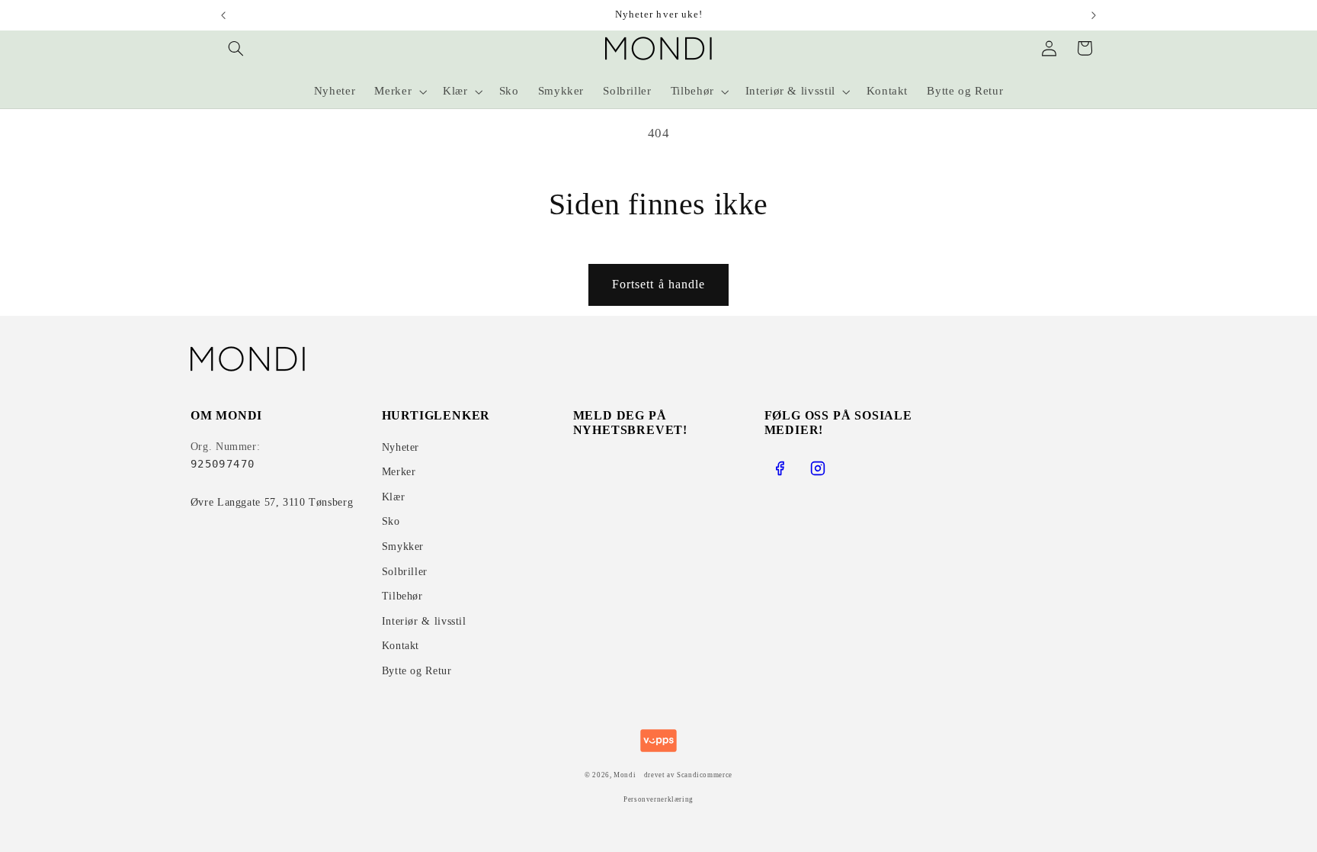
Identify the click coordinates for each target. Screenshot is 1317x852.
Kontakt (400, 645)
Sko (391, 521)
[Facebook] (779, 468)
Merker (399, 471)
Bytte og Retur (417, 671)
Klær (393, 497)
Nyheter (400, 447)
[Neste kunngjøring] (1093, 15)
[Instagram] (818, 468)
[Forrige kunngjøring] (223, 15)
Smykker (403, 546)
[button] (236, 48)
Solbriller (405, 571)
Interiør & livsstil (424, 621)
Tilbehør (402, 596)
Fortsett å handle (658, 284)
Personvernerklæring (658, 799)
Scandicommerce (704, 775)
